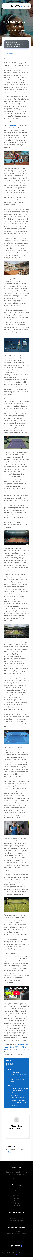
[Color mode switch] (24, 6)
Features (16, 1198)
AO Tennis (12, 125)
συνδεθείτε (8, 1152)
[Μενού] (5, 6)
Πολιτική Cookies (16, 1218)
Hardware (16, 1205)
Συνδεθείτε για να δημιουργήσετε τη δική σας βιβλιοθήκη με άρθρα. (15, 44)
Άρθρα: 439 (16, 1133)
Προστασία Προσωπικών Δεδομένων (16, 1234)
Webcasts (16, 1200)
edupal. (17, 1255)
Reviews (16, 1193)
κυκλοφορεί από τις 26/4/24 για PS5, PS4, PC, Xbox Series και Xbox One (16, 1047)
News (16, 1191)
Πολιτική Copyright (16, 1221)
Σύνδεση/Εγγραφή (27, 6)
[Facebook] (13, 1178)
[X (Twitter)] (16, 1178)
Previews (16, 1196)
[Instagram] (19, 1178)
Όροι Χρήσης (16, 1231)
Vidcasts (16, 1203)
